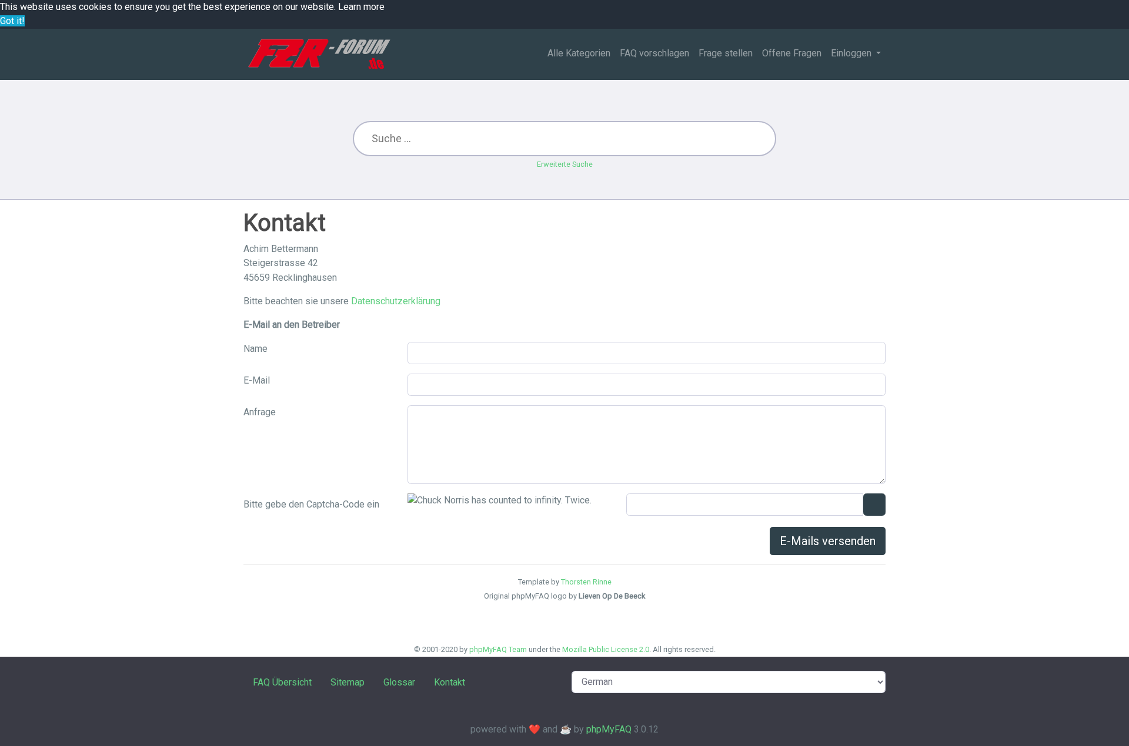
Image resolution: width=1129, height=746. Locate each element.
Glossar (399, 682)
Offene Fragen (791, 53)
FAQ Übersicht (282, 682)
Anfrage (259, 412)
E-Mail (256, 380)
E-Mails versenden (828, 541)
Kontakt (449, 682)
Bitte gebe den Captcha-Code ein (311, 504)
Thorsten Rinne (586, 581)
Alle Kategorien (578, 53)
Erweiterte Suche (565, 164)
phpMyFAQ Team (498, 649)
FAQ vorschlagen (654, 53)
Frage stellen (726, 53)
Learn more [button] (361, 6)
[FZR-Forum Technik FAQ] (319, 54)
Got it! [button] (12, 20)
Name (255, 348)
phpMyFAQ (609, 729)
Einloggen (852, 53)
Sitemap (347, 682)
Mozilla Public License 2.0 (605, 649)
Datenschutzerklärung (395, 301)
